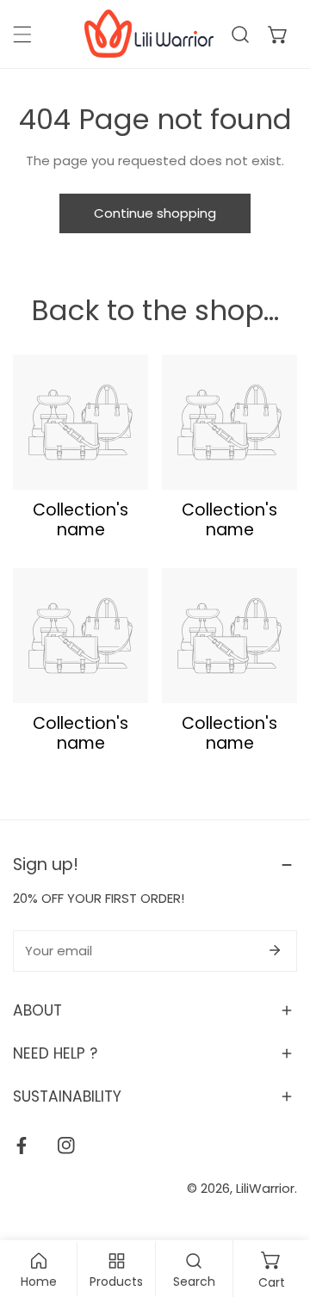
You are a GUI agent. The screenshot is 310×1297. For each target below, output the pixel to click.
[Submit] (274, 950)
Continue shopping (155, 213)
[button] (278, 34)
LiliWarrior (265, 1188)
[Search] (240, 34)
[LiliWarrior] (149, 34)
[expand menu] (22, 34)
